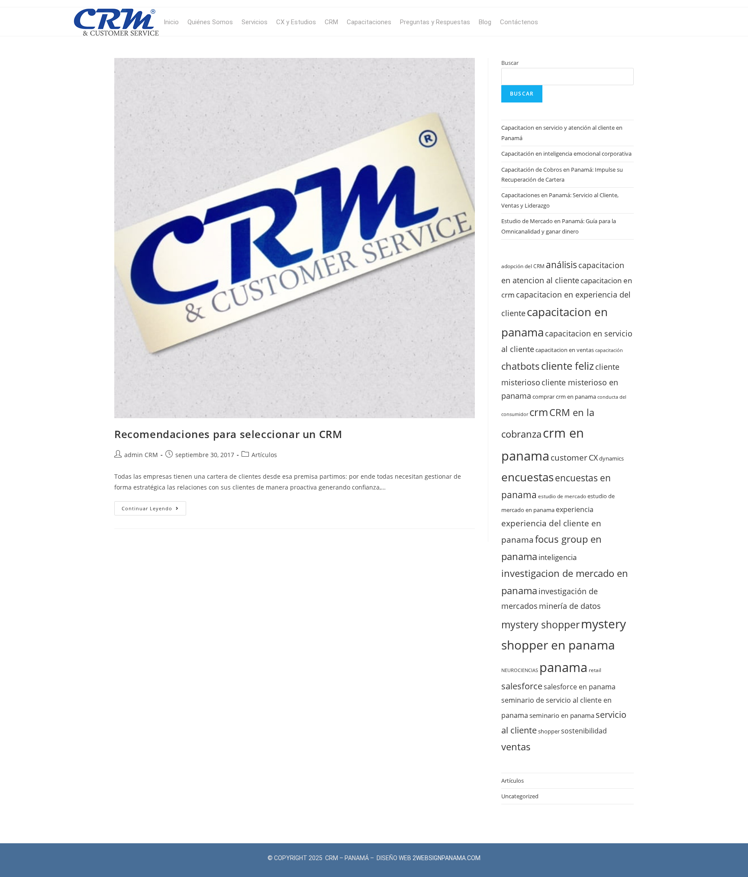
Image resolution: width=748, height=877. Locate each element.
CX (593, 457)
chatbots (520, 366)
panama (563, 667)
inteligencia (557, 557)
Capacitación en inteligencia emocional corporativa (566, 153)
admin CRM (141, 455)
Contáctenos (519, 22)
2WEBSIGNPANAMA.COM (446, 858)
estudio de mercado (562, 496)
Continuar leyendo (154, 506)
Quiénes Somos (210, 22)
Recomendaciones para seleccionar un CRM (228, 434)
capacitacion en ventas (564, 350)
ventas (516, 746)
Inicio (171, 22)
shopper (549, 731)
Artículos (264, 455)
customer (569, 457)
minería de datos (570, 606)
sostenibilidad (584, 731)
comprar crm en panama (564, 396)
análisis (561, 265)
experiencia (574, 509)
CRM (331, 22)
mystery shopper (540, 624)
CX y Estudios (296, 22)
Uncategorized (519, 796)
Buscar (510, 63)
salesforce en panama (580, 686)
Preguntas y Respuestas (435, 22)
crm (538, 412)
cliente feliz (567, 365)
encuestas (527, 477)
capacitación (609, 350)
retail (595, 669)
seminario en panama (561, 715)
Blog (485, 22)
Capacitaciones (369, 22)
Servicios (255, 22)
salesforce (521, 686)
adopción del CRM (523, 265)
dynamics (611, 458)
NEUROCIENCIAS (519, 670)
